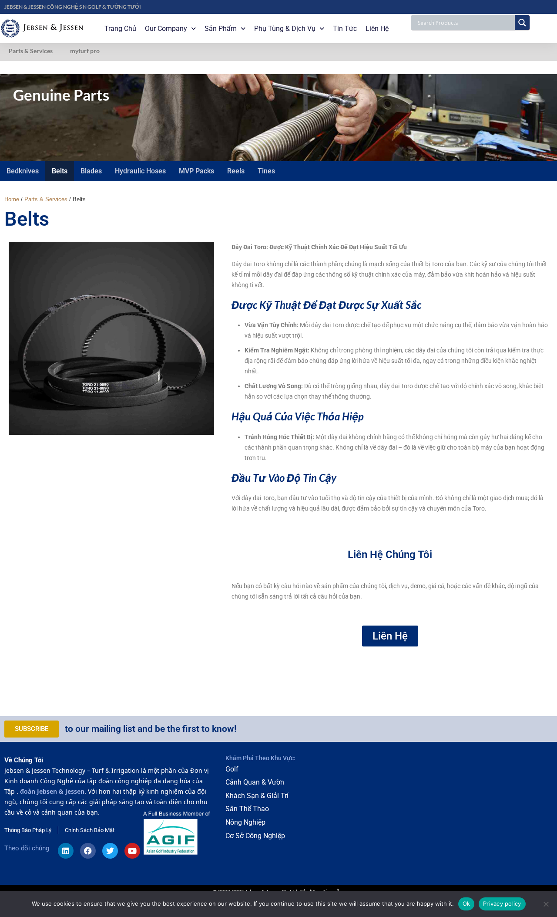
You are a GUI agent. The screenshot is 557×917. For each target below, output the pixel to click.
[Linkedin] (66, 851)
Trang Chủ (120, 28)
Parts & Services (31, 50)
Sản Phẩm (221, 28)
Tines (266, 171)
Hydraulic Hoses (140, 171)
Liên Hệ (377, 28)
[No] (546, 904)
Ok (466, 903)
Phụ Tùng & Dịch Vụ (284, 28)
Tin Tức (345, 28)
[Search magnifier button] (522, 22)
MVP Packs (196, 171)
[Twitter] (110, 851)
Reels (236, 171)
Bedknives (23, 171)
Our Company (166, 28)
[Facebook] (88, 851)
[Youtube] (132, 851)
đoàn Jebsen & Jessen (52, 791)
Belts (59, 171)
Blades (91, 171)
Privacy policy (502, 903)
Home (11, 199)
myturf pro (85, 50)
